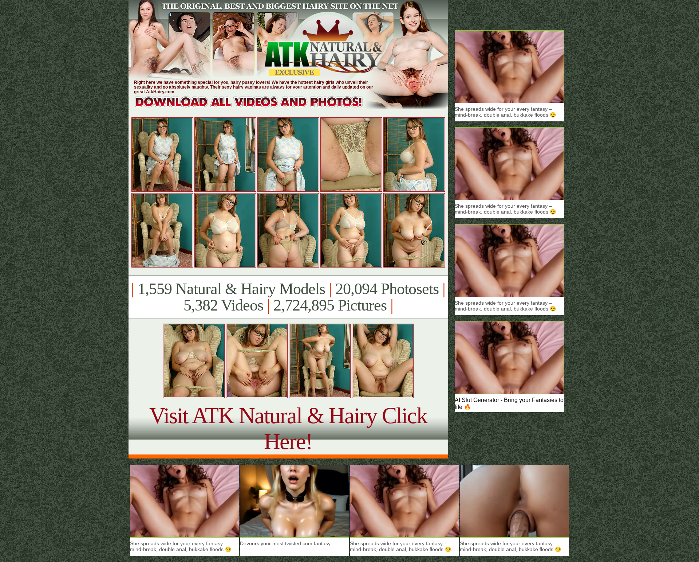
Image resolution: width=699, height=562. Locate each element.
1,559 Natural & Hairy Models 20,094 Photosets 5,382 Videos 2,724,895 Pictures (288, 297)
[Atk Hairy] (256, 107)
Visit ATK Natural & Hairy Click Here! (288, 428)
